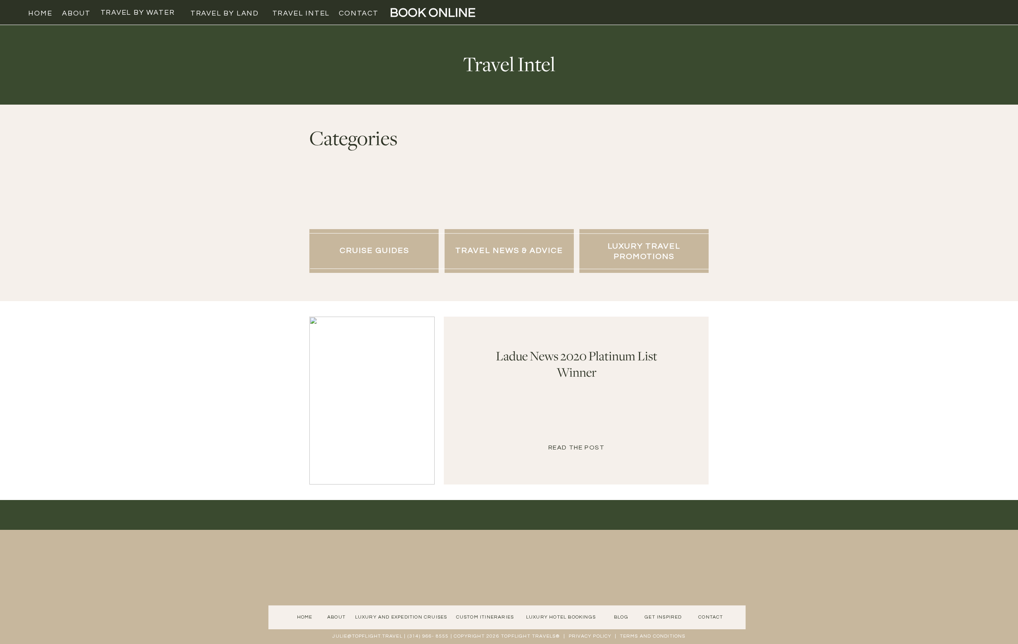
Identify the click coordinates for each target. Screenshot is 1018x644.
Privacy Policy (590, 636)
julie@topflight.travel (367, 636)
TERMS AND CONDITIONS (653, 636)
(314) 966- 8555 (428, 636)
